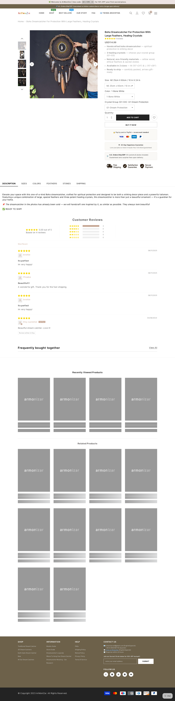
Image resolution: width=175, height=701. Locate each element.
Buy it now (131, 125)
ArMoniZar (41, 693)
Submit (145, 661)
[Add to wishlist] (154, 117)
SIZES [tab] (24, 184)
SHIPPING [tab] (81, 184)
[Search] (130, 13)
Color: (114, 91)
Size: (122, 80)
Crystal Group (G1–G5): (126, 102)
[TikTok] (124, 674)
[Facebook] (106, 674)
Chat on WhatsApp (112, 650)
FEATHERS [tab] (52, 184)
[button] (110, 39)
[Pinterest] (118, 674)
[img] (24, 251)
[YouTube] (131, 674)
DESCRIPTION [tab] (9, 184)
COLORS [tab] (37, 184)
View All (153, 348)
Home (21, 21)
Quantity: (109, 113)
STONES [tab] (67, 184)
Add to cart (133, 117)
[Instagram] (112, 674)
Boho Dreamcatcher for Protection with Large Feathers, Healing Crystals (128, 34)
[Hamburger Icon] (155, 13)
